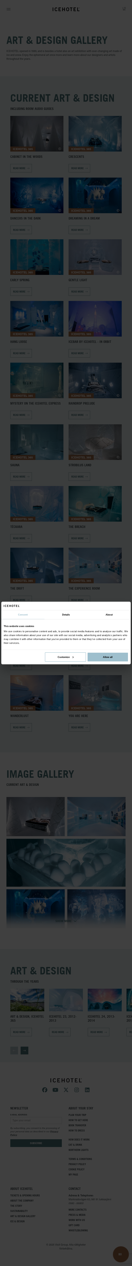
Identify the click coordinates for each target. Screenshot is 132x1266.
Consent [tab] (23, 614)
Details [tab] (66, 614)
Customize (64, 657)
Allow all (108, 657)
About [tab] (109, 614)
